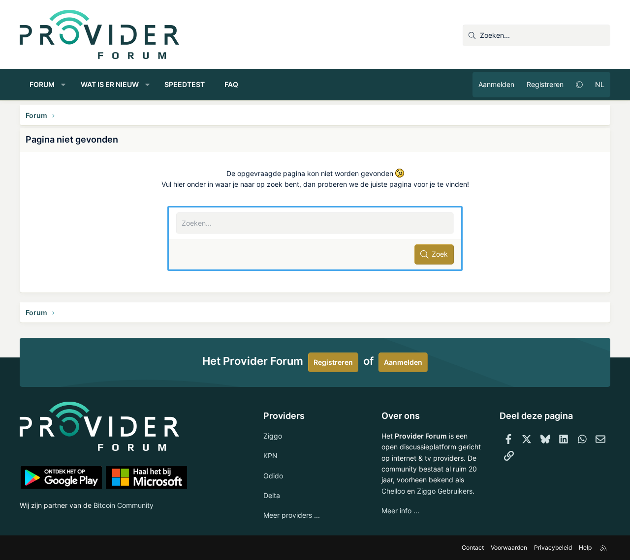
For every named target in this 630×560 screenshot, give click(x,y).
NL (599, 84)
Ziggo (272, 436)
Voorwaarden (509, 547)
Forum (42, 84)
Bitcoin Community (124, 505)
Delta (271, 495)
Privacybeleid (553, 547)
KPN (270, 455)
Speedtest (184, 84)
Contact (473, 547)
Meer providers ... (291, 515)
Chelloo (393, 491)
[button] (63, 84)
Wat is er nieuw (110, 84)
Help (585, 547)
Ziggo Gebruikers (444, 491)
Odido (273, 476)
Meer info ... (400, 510)
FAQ (231, 84)
